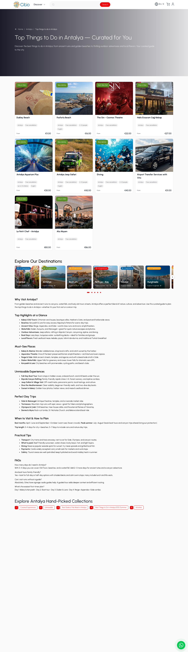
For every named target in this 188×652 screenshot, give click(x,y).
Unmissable (49, 507)
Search (105, 4)
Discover (38, 4)
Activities (139, 507)
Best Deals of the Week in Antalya (74, 507)
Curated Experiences (28, 507)
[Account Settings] (173, 4)
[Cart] (168, 4)
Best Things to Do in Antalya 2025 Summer (110, 507)
